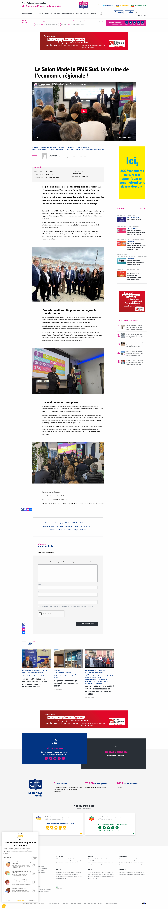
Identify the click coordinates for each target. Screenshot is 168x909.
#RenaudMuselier (84, 147)
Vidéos (130, 12)
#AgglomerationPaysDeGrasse (95, 674)
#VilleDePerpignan (133, 269)
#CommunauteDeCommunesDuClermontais (59, 21)
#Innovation (121, 215)
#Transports (79, 21)
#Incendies (38, 21)
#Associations (122, 254)
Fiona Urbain (53, 155)
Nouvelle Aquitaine (90, 13)
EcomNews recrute (111, 903)
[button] (101, 13)
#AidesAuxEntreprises (51, 24)
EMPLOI (90, 870)
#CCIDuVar (37, 674)
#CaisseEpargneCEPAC (48, 147)
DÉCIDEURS (122, 870)
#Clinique (66, 674)
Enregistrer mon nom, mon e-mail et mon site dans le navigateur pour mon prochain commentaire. (67, 606)
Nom (39, 584)
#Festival (120, 269)
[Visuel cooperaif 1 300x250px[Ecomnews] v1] (118, 301)
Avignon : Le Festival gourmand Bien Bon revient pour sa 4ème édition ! (136, 232)
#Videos (70, 149)
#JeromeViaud (103, 679)
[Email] (28, 509)
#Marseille (79, 149)
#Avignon (57, 670)
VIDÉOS (58, 870)
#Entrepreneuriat (123, 239)
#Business (35, 147)
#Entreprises (71, 147)
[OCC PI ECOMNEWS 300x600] (144, 172)
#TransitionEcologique (94, 21)
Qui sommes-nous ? (54, 903)
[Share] (30, 509)
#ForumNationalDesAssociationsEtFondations (132, 256)
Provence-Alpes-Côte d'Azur (72, 13)
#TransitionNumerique (57, 149)
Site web (40, 599)
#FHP (55, 676)
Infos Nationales (28, 13)
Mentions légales (76, 903)
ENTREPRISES (123, 856)
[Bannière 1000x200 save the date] (111, 41)
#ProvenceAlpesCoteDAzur (95, 149)
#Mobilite (88, 681)
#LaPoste (44, 676)
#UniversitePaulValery (77, 24)
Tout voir (142, 208)
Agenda (120, 12)
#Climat (37, 24)
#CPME (61, 147)
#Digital (75, 674)
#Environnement (90, 679)
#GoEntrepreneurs (138, 239)
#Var (23, 672)
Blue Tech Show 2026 (134, 220)
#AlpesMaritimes (90, 670)
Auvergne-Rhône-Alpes (52, 13)
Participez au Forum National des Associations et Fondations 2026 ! (135, 262)
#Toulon (45, 670)
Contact (65, 903)
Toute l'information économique (42, 5)
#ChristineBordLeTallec (30, 676)
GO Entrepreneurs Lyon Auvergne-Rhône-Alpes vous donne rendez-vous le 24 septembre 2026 (136, 246)
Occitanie (39, 13)
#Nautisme (131, 215)
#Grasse (102, 670)
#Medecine (74, 676)
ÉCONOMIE (59, 856)
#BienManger (121, 226)
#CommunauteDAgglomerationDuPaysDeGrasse (101, 676)
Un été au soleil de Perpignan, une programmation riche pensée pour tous (134, 277)
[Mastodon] (25, 509)
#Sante (56, 677)
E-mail (40, 591)
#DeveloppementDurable (93, 677)
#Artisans (64, 24)
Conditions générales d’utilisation (93, 903)
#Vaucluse (57, 674)
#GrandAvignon (134, 226)
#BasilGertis (26, 674)
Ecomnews (107, 5)
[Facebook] (22, 509)
